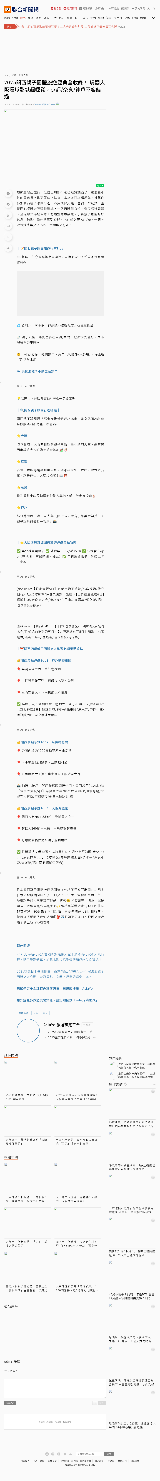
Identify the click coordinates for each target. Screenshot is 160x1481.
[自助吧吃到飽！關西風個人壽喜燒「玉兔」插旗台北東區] (77, 1120)
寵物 (101, 18)
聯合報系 (99, 1461)
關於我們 (122, 1461)
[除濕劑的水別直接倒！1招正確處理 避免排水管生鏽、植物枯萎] (132, 1147)
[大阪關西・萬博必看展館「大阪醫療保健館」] (27, 1120)
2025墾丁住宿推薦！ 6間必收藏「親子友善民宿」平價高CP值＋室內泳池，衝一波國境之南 (72, 1037)
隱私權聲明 (85, 1461)
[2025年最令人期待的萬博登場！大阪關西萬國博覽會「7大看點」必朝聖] (77, 1076)
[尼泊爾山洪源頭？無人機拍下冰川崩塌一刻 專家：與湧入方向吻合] (132, 1319)
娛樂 (31, 18)
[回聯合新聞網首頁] (7, 9)
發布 (101, 1402)
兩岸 (143, 18)
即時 (7, 18)
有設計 (102, 8)
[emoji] (94, 1403)
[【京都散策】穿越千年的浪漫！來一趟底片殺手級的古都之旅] (27, 1178)
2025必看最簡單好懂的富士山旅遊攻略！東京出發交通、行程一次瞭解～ (72, 1032)
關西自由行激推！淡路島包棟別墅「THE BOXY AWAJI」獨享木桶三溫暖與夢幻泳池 (76, 1243)
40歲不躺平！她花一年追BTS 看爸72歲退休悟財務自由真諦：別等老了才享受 (131, 1296)
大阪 (35, 1013)
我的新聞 (140, 8)
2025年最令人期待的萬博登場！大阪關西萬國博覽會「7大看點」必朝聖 (77, 1097)
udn (6, 75)
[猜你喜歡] (154, 1084)
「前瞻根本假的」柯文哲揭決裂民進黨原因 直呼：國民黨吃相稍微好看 (131, 1210)
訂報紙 (111, 1461)
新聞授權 (52, 1461)
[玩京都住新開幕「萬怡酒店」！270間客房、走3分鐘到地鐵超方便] (77, 1267)
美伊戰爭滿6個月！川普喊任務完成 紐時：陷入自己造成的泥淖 (132, 1253)
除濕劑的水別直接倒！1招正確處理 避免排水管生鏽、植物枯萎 (132, 1167)
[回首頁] (25, 9)
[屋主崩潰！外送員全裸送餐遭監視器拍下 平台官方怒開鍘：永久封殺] (132, 1362)
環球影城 (23, 1013)
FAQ (35, 1461)
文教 (127, 18)
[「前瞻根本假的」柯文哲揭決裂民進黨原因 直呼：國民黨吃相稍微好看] (132, 1190)
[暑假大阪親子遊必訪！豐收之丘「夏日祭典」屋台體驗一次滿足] (27, 1267)
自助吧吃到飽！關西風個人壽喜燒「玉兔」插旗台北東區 (76, 1142)
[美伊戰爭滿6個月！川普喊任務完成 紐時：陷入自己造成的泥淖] (132, 1233)
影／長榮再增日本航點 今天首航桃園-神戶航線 (27, 1097)
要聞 (15, 18)
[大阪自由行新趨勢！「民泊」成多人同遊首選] (27, 1222)
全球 (46, 18)
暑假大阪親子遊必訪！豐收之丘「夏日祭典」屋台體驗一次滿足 (26, 1288)
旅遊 (14, 75)
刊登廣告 (25, 1461)
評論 (135, 18)
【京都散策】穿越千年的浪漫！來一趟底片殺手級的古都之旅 (26, 1199)
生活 (93, 18)
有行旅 (115, 8)
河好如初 (87, 8)
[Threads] (8, 215)
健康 (109, 18)
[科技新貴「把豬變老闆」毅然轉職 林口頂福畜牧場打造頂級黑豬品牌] (132, 1104)
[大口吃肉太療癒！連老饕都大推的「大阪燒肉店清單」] (77, 1178)
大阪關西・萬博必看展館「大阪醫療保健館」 (26, 1142)
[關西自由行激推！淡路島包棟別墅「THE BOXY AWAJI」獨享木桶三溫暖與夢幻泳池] (77, 1222)
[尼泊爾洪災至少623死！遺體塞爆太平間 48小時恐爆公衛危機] (132, 1405)
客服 (42, 1461)
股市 (77, 18)
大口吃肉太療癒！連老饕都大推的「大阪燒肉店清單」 (76, 1199)
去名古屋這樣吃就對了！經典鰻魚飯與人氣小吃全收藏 (136, 1065)
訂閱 (109, 1453)
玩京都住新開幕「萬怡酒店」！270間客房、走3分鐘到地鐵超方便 (77, 1288)
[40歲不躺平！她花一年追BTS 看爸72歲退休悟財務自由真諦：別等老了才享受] (132, 1276)
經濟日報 (72, 8)
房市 (85, 18)
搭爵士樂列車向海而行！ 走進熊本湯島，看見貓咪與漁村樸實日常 (136, 1075)
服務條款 (65, 1461)
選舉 (23, 18)
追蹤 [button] (88, 1024)
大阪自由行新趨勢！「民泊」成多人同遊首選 (26, 1243)
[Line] (8, 204)
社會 (54, 18)
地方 (62, 18)
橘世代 (118, 18)
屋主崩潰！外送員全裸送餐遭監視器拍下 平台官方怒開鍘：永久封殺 (131, 1382)
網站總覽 (135, 1461)
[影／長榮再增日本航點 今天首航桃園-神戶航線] (27, 1076)
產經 (70, 18)
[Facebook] (8, 193)
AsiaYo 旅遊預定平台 (45, 104)
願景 (126, 8)
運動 (38, 18)
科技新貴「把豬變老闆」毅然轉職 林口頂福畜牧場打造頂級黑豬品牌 (131, 1124)
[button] (148, 8)
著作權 (74, 1461)
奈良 (45, 1013)
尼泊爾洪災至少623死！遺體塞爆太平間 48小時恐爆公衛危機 (132, 1425)
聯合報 (57, 8)
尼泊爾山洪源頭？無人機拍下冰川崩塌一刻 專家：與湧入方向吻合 (131, 1339)
